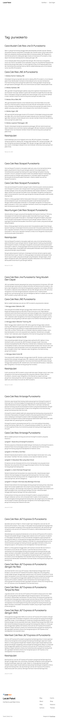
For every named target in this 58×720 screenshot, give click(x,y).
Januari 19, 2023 (8, 673)
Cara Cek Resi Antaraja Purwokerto (22, 396)
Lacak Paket (7, 3)
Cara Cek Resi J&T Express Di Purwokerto (26, 519)
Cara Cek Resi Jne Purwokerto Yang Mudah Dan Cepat (27, 278)
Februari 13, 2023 (9, 384)
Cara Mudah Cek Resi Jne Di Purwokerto (25, 45)
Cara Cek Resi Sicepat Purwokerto (22, 163)
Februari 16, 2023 (9, 265)
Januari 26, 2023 (8, 507)
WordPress (52, 716)
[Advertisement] (29, 21)
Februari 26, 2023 (9, 152)
